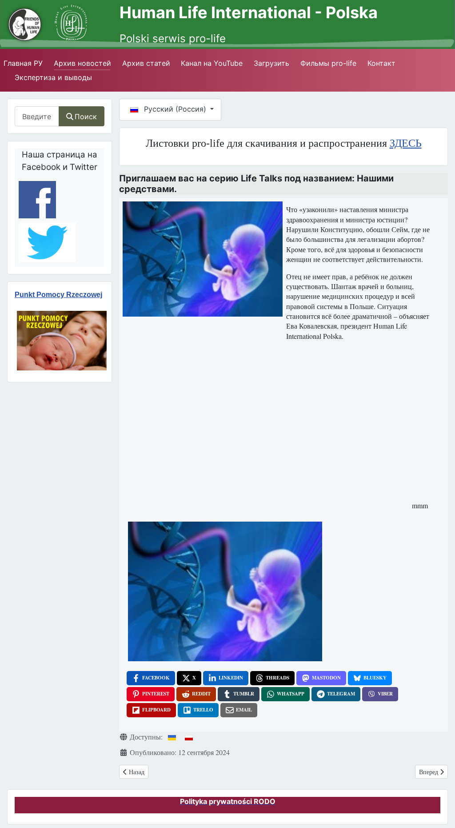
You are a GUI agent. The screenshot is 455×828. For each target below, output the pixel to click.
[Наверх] (437, 805)
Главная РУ (23, 63)
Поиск (86, 116)
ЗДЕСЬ (406, 143)
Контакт (381, 63)
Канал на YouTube (212, 63)
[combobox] (37, 116)
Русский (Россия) (175, 109)
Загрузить (271, 63)
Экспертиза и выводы (53, 77)
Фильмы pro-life (328, 63)
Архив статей (146, 63)
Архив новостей (82, 63)
